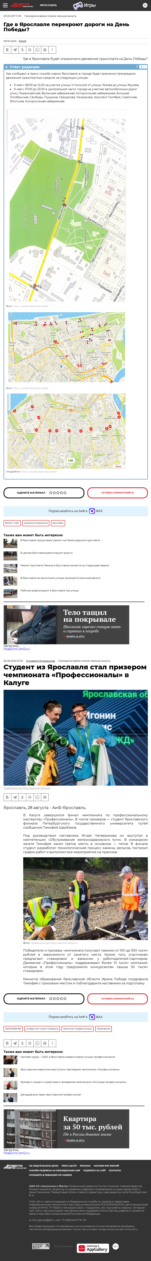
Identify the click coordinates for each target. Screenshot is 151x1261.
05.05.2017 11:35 (12, 16)
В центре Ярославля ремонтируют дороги (46, 552)
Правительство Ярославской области (27, 788)
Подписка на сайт (94, 1170)
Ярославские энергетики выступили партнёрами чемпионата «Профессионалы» (70, 1069)
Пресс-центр (69, 1166)
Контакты (115, 1170)
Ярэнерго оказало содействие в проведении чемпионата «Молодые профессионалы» (73, 1082)
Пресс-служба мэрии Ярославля (30, 306)
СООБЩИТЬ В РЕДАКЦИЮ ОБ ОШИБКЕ (50, 1175)
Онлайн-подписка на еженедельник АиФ (54, 1170)
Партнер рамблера (63, 1246)
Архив (22, 40)
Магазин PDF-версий (106, 1166)
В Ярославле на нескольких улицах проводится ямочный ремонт (60, 578)
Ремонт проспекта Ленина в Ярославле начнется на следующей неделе (64, 565)
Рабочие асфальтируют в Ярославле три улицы (49, 590)
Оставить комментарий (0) (117, 492)
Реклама (85, 1166)
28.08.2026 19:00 (13, 660)
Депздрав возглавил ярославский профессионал (50, 1094)
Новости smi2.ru (17, 649)
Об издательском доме (43, 1166)
